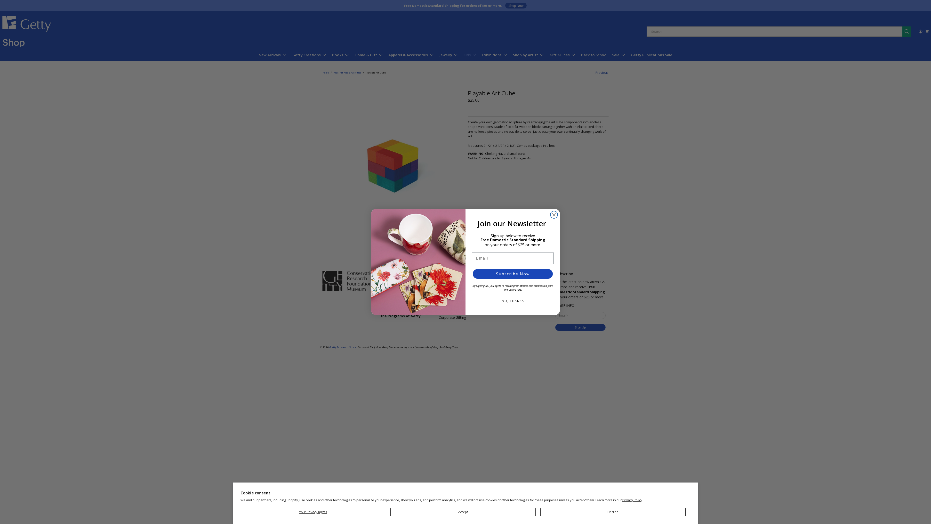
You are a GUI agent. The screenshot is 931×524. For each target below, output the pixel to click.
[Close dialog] (554, 214)
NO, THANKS (513, 301)
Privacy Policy (632, 500)
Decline (613, 512)
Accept (463, 512)
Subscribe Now (513, 274)
